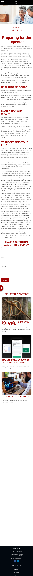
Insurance (16, 572)
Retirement (16, 567)
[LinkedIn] (18, 561)
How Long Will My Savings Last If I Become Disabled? (15, 361)
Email (2, 257)
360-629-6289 (18, 551)
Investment (16, 569)
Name (3, 248)
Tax (16, 574)
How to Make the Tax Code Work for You (15, 323)
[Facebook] (15, 561)
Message (3, 266)
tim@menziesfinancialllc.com (16, 558)
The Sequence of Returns (15, 396)
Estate (16, 571)
